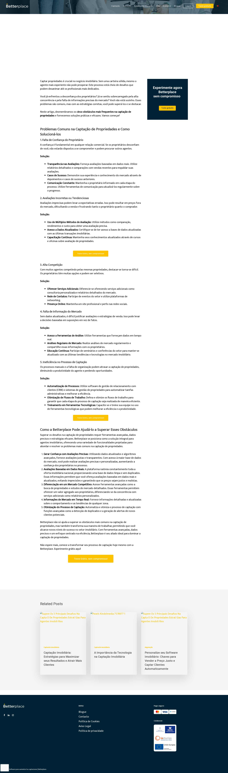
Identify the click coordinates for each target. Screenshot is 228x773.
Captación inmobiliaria (51, 647)
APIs (158, 6)
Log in (188, 6)
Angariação (149, 647)
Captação (115, 6)
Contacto (84, 717)
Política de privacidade (91, 731)
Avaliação (127, 6)
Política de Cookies (89, 721)
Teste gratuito (204, 6)
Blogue (177, 6)
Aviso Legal (85, 726)
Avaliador (167, 6)
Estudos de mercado (143, 6)
